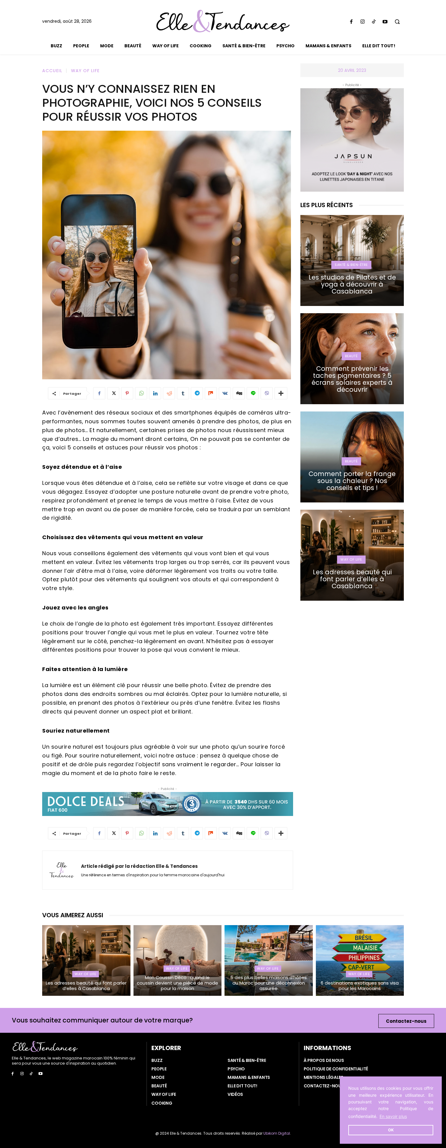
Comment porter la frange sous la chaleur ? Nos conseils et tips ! (352, 480)
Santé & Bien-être (351, 264)
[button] (397, 21)
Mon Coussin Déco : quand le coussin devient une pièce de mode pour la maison (177, 983)
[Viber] (267, 393)
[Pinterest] (127, 393)
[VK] (225, 393)
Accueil (52, 71)
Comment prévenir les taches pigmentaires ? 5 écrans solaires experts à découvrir (352, 379)
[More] (281, 393)
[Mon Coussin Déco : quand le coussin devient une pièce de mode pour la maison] (177, 960)
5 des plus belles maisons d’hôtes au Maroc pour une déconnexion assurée (268, 983)
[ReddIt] (169, 393)
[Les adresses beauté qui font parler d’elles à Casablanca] (86, 960)
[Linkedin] (155, 393)
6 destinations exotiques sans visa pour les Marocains (360, 986)
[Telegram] (197, 393)
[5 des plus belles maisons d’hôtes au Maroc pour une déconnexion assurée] (269, 960)
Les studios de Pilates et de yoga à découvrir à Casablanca (352, 284)
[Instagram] (362, 22)
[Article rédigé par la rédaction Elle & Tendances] (62, 870)
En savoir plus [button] (393, 1116)
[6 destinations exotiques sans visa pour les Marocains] (360, 960)
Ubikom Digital (276, 1133)
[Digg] (239, 393)
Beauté (351, 356)
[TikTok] (374, 22)
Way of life (85, 71)
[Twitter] (113, 393)
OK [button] (391, 1130)
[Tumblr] (183, 393)
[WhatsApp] (141, 393)
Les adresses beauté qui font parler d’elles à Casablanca (352, 579)
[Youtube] (385, 22)
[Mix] (211, 393)
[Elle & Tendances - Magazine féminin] (223, 21)
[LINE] (253, 393)
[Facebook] (351, 22)
